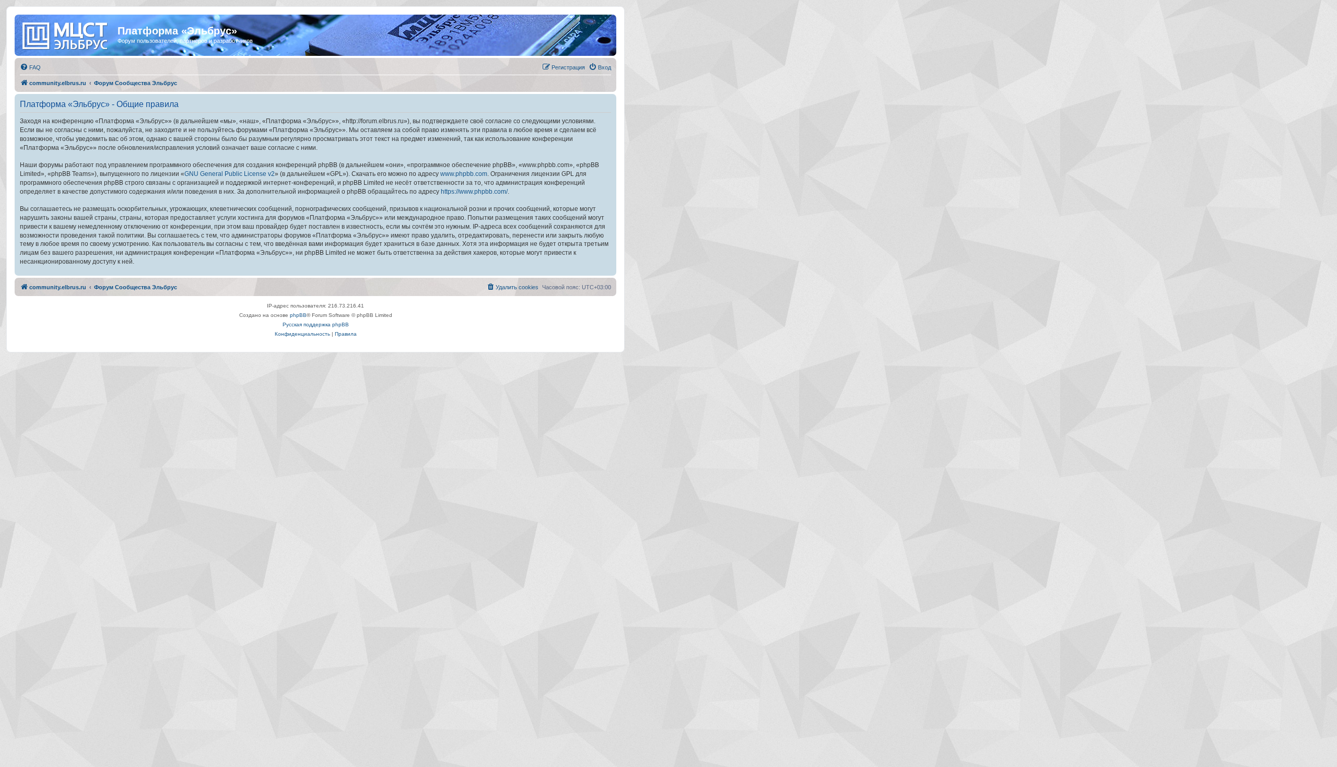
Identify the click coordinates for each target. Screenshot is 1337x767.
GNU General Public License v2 (229, 174)
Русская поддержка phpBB (316, 324)
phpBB (298, 315)
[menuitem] (30, 67)
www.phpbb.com (463, 174)
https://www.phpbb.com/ (474, 191)
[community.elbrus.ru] (67, 34)
